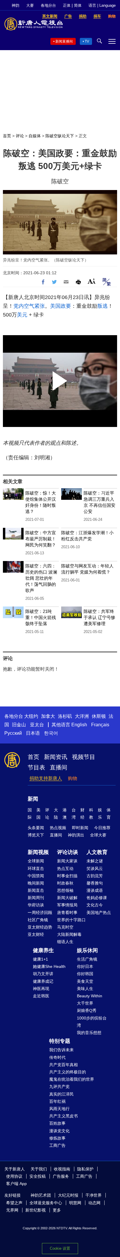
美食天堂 (85, 981)
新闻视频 (38, 852)
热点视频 (58, 827)
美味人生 (85, 988)
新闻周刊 (36, 897)
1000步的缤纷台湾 (92, 1022)
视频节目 (83, 757)
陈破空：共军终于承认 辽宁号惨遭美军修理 (99, 617)
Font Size (91, 281)
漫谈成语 (95, 890)
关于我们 (39, 1169)
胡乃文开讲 (43, 973)
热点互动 (65, 868)
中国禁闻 (36, 875)
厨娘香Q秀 (86, 1010)
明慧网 (75, 1202)
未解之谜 (95, 861)
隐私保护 (85, 1169)
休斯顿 (99, 716)
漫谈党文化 (59, 1130)
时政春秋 (65, 883)
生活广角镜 (87, 959)
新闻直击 (36, 890)
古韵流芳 (95, 875)
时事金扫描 (67, 875)
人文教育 (97, 852)
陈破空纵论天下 (59, 135)
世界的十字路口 (71, 919)
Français (100, 724)
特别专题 (59, 1041)
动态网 (94, 1202)
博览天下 (36, 835)
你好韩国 (85, 973)
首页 (7, 135)
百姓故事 (57, 1123)
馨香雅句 (95, 883)
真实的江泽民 (61, 1094)
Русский (13, 733)
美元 (22, 315)
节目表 (36, 767)
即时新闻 (80, 827)
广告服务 (61, 1176)
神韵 (15, 5)
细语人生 (65, 941)
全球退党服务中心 (45, 1202)
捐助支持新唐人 (45, 778)
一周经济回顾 (40, 912)
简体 (78, 5)
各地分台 (48, 5)
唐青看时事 (67, 912)
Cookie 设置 (60, 1248)
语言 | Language (102, 5)
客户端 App (16, 1183)
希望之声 (14, 1202)
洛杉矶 (65, 716)
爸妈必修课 (97, 897)
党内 (18, 306)
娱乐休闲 (87, 950)
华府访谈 (36, 905)
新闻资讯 (55, 757)
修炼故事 (57, 1138)
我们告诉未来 (61, 1049)
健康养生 (43, 950)
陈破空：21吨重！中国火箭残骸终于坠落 (40, 617)
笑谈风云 (95, 868)
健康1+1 (40, 959)
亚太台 (37, 724)
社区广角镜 (38, 919)
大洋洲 (82, 716)
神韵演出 (76, 835)
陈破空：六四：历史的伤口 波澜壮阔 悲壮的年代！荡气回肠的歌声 (41, 578)
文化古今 (95, 905)
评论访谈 (67, 852)
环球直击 (36, 868)
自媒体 (35, 135)
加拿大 (48, 716)
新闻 (33, 799)
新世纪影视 (35, 1210)
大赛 (30, 5)
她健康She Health (49, 966)
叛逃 (102, 306)
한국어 (51, 733)
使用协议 (14, 1176)
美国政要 (60, 306)
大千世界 (85, 1003)
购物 (72, 778)
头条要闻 (36, 827)
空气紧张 (34, 306)
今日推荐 (102, 827)
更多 (57, 1210)
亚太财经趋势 (40, 927)
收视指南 (62, 1169)
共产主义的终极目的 (67, 1072)
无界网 (12, 1210)
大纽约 (31, 716)
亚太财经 (36, 934)
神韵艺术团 (41, 1195)
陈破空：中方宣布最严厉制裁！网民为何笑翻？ (40, 538)
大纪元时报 (68, 1195)
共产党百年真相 (63, 1064)
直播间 (58, 767)
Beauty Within (89, 996)
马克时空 (65, 927)
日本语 (33, 733)
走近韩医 (41, 996)
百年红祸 (57, 1101)
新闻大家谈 (67, 861)
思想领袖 (65, 890)
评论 (20, 135)
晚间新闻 (36, 883)
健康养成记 (43, 981)
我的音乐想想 (89, 1032)
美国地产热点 (99, 912)
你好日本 (85, 966)
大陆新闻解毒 (69, 934)
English (79, 724)
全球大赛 (98, 835)
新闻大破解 (67, 897)
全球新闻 (36, 861)
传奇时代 (57, 1057)
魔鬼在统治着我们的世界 (71, 1079)
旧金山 (19, 724)
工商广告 (57, 1145)
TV (87, 41)
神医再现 (41, 988)
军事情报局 (67, 905)
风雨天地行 (59, 1108)
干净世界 (93, 1195)
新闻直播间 (64, 41)
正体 (66, 5)
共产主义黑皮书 (63, 1116)
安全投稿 (37, 1176)
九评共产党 (59, 1086)
